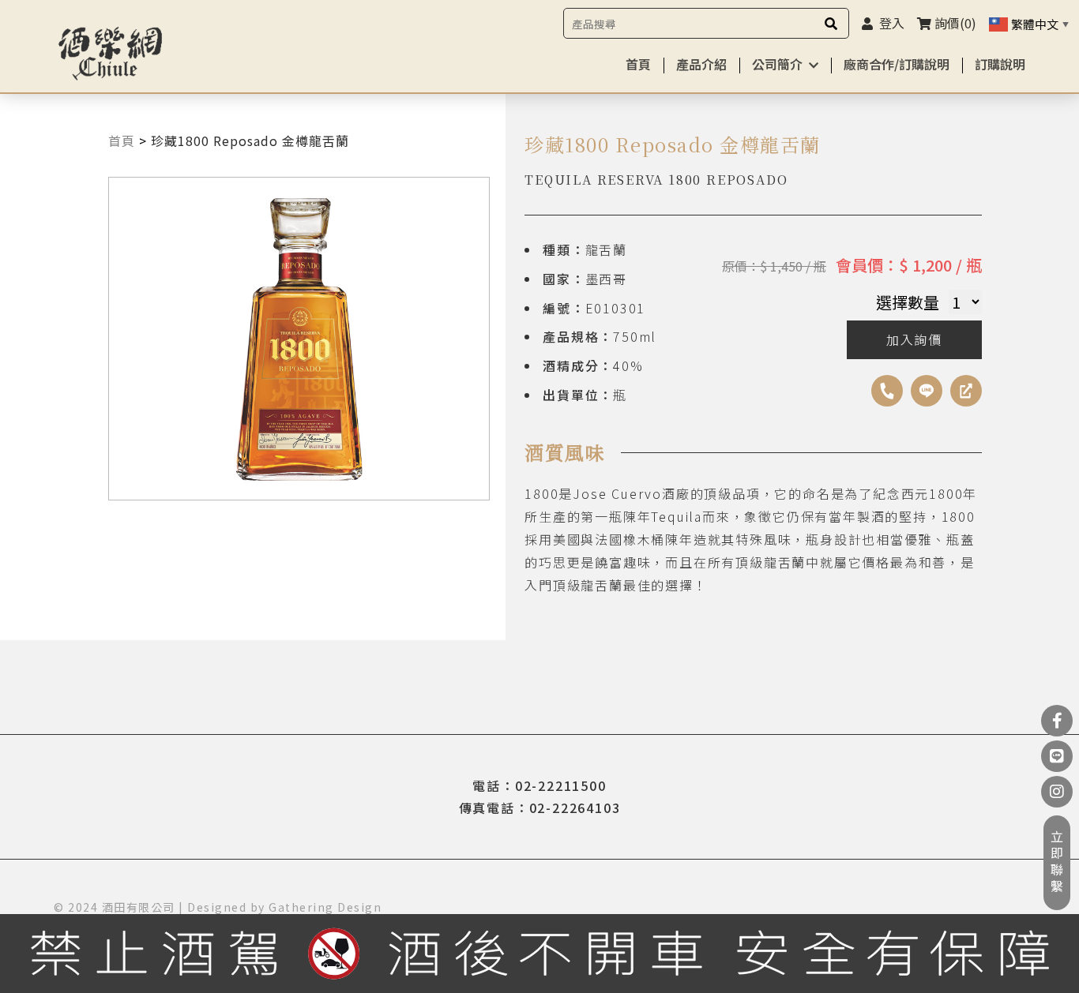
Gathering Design (325, 907)
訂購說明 (1000, 64)
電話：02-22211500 (539, 785)
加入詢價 (914, 339)
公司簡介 (777, 64)
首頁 (638, 64)
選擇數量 (907, 301)
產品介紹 (701, 64)
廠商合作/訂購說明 (896, 64)
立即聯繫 (1056, 863)
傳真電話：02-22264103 (540, 807)
